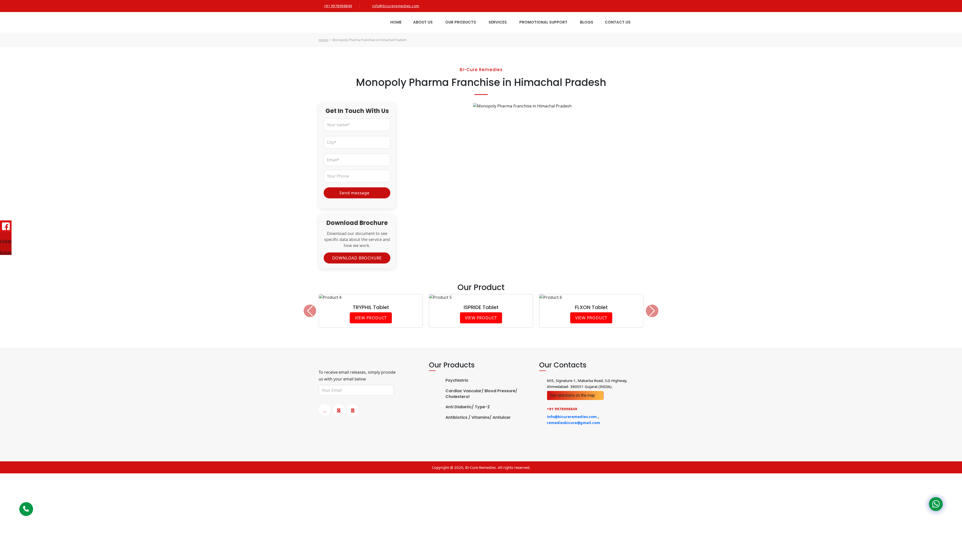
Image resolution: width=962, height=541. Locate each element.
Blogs (586, 22)
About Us (423, 22)
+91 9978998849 (338, 6)
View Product (371, 318)
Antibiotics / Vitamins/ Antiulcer (478, 417)
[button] (310, 311)
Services (498, 22)
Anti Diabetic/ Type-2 (467, 407)
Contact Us (618, 22)
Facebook (6, 226)
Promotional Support (543, 22)
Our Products (460, 22)
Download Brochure (357, 258)
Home (396, 22)
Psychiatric (456, 380)
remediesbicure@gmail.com (573, 422)
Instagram (6, 252)
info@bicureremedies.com (395, 6)
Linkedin (6, 240)
